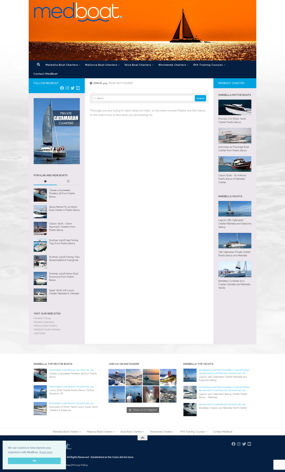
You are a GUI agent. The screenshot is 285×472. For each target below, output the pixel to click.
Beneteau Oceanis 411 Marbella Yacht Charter (223, 408)
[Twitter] (73, 88)
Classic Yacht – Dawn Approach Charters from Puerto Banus (62, 226)
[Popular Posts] (45, 181)
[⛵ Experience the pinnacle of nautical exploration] (117, 394)
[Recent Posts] (68, 181)
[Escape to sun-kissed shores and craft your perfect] (134, 377)
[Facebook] (62, 88)
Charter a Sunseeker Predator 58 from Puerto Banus (62, 193)
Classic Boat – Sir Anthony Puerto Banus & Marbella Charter (232, 179)
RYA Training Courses (208, 64)
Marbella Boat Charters (62, 64)
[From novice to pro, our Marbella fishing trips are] (168, 377)
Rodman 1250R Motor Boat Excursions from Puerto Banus (63, 276)
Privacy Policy (80, 465)
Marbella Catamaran (44, 322)
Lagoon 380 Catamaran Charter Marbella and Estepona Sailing (234, 223)
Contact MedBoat (45, 73)
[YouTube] (78, 88)
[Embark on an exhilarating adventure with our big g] (117, 377)
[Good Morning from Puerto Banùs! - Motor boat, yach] (168, 394)
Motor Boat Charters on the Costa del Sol (71, 370)
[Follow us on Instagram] (67, 88)
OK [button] (34, 460)
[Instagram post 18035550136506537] (151, 394)
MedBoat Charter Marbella (47, 329)
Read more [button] (45, 452)
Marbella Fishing (42, 318)
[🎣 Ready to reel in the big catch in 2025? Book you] (134, 394)
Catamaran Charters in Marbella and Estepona (224, 370)
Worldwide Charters (172, 64)
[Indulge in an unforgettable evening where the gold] (151, 377)
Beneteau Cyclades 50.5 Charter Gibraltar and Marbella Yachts (234, 284)
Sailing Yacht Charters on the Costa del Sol (222, 373)
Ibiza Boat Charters (138, 64)
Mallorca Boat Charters (101, 64)
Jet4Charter (39, 333)
